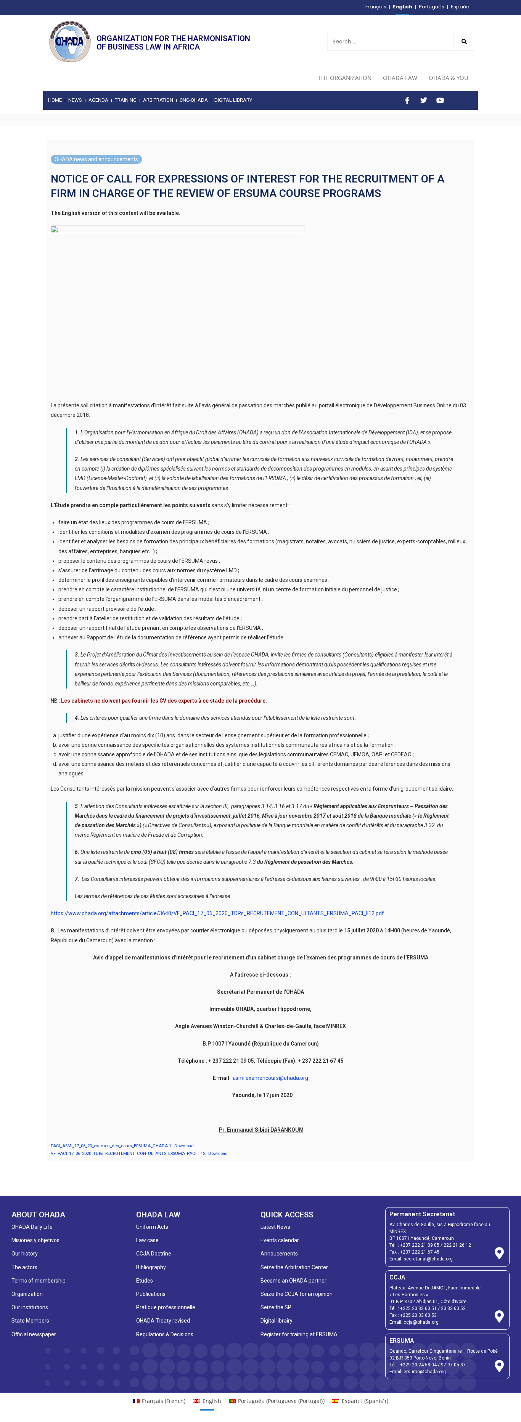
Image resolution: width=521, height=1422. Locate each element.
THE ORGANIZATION (344, 78)
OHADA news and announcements (96, 159)
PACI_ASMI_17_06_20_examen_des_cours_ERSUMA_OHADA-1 (111, 1145)
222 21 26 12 (457, 1245)
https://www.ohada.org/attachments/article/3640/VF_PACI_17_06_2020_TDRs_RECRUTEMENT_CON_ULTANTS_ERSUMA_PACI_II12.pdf (217, 913)
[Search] (463, 41)
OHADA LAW (400, 78)
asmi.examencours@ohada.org (270, 1078)
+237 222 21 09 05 (419, 1245)
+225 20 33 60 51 (418, 1308)
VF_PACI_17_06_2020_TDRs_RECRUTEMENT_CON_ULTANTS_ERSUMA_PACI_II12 (128, 1153)
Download (184, 1145)
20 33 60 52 (453, 1308)
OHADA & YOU (448, 78)
